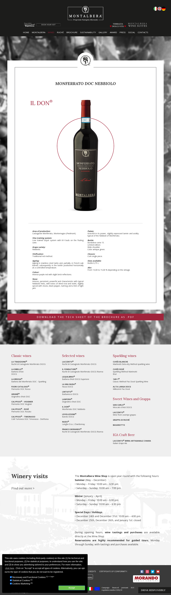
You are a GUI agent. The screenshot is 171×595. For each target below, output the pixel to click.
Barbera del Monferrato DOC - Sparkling (28, 380)
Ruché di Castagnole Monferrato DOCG (79, 363)
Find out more (21, 488)
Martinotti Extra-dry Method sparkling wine (131, 363)
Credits (92, 571)
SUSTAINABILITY (88, 32)
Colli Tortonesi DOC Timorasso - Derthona (29, 418)
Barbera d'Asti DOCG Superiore (75, 378)
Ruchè (60, 32)
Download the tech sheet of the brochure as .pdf (85, 317)
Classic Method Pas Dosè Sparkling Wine (130, 380)
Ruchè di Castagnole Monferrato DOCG (28, 363)
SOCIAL (131, 32)
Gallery (103, 32)
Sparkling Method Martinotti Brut (125, 371)
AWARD (113, 32)
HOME (26, 32)
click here (9, 568)
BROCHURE (71, 32)
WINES (51, 32)
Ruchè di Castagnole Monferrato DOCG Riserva (82, 370)
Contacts (143, 32)
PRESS (123, 32)
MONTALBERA (38, 32)
